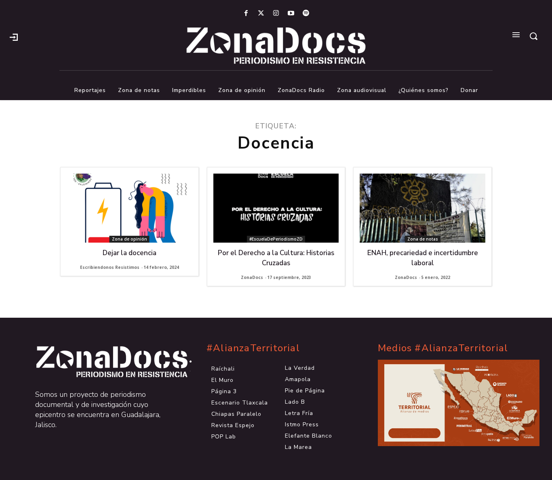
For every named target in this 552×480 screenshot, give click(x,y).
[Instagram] (275, 13)
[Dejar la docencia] (129, 208)
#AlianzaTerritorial (253, 348)
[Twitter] (260, 13)
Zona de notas (422, 239)
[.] (14, 36)
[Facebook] (245, 13)
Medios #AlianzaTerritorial (443, 348)
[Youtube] (291, 13)
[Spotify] (306, 13)
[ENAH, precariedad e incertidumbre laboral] (422, 208)
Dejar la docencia (129, 253)
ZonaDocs (252, 277)
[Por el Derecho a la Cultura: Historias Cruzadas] (276, 208)
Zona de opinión (129, 239)
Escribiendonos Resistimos (109, 267)
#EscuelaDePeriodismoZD (276, 239)
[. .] (104, 361)
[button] (533, 36)
